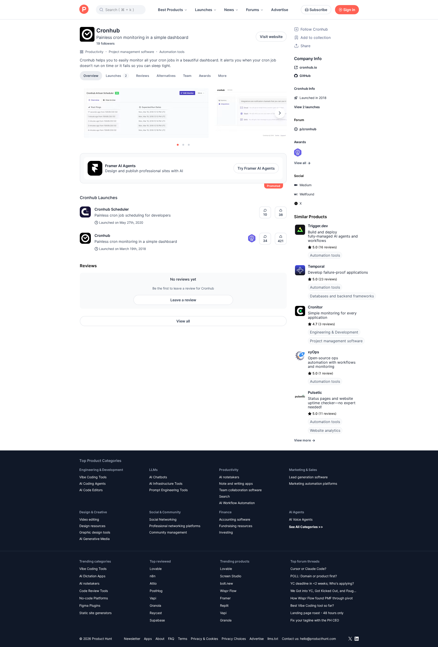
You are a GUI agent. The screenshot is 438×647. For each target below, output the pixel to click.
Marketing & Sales (303, 470)
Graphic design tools (94, 532)
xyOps (313, 352)
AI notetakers (229, 477)
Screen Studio (230, 576)
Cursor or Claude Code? (308, 569)
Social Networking (163, 519)
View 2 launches (307, 107)
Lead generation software (308, 477)
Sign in (349, 9)
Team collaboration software (240, 490)
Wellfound (307, 194)
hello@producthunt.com (318, 639)
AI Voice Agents (300, 519)
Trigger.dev (318, 225)
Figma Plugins (89, 605)
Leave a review (183, 300)
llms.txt (272, 639)
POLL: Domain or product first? (313, 576)
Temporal (316, 266)
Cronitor (315, 307)
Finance (225, 512)
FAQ (171, 639)
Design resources (92, 526)
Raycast (156, 613)
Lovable (156, 569)
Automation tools (171, 52)
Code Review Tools (93, 591)
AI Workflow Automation (237, 503)
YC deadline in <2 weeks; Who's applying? (322, 583)
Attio (153, 583)
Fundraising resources (235, 526)
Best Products (170, 9)
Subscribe (318, 9)
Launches (203, 9)
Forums (252, 9)
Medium (306, 185)
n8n (152, 576)
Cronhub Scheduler (111, 209)
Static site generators (95, 613)
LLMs (153, 470)
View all (183, 321)
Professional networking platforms (174, 526)
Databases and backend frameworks (342, 296)
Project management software (131, 52)
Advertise (279, 9)
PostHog (156, 591)
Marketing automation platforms (313, 483)
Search (224, 496)
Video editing (89, 519)
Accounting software (234, 519)
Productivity (94, 52)
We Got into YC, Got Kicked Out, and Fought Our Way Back (323, 591)
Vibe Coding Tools (92, 477)
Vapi (153, 598)
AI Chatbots (158, 477)
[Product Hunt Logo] (84, 10)
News (229, 9)
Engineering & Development (334, 332)
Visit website (271, 36)
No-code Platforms (93, 598)
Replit (224, 605)
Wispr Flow (228, 591)
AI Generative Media (94, 539)
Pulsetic (315, 392)
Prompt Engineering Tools (168, 490)
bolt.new (226, 583)
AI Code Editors (91, 490)
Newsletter (132, 639)
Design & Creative (93, 512)
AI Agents (296, 512)
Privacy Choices (234, 639)
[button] (222, 75)
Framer (225, 598)
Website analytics (325, 430)
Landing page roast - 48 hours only (317, 613)
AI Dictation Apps (92, 576)
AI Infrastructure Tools (165, 483)
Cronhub (102, 235)
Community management (168, 532)
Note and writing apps (236, 483)
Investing (226, 532)
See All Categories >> (306, 527)
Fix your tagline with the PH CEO (314, 620)
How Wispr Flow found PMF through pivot (321, 598)
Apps (148, 639)
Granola (155, 605)
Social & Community (165, 512)
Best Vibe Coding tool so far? (312, 605)
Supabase (157, 620)
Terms (182, 639)
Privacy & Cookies (204, 639)
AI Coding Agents (92, 483)
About (159, 639)
